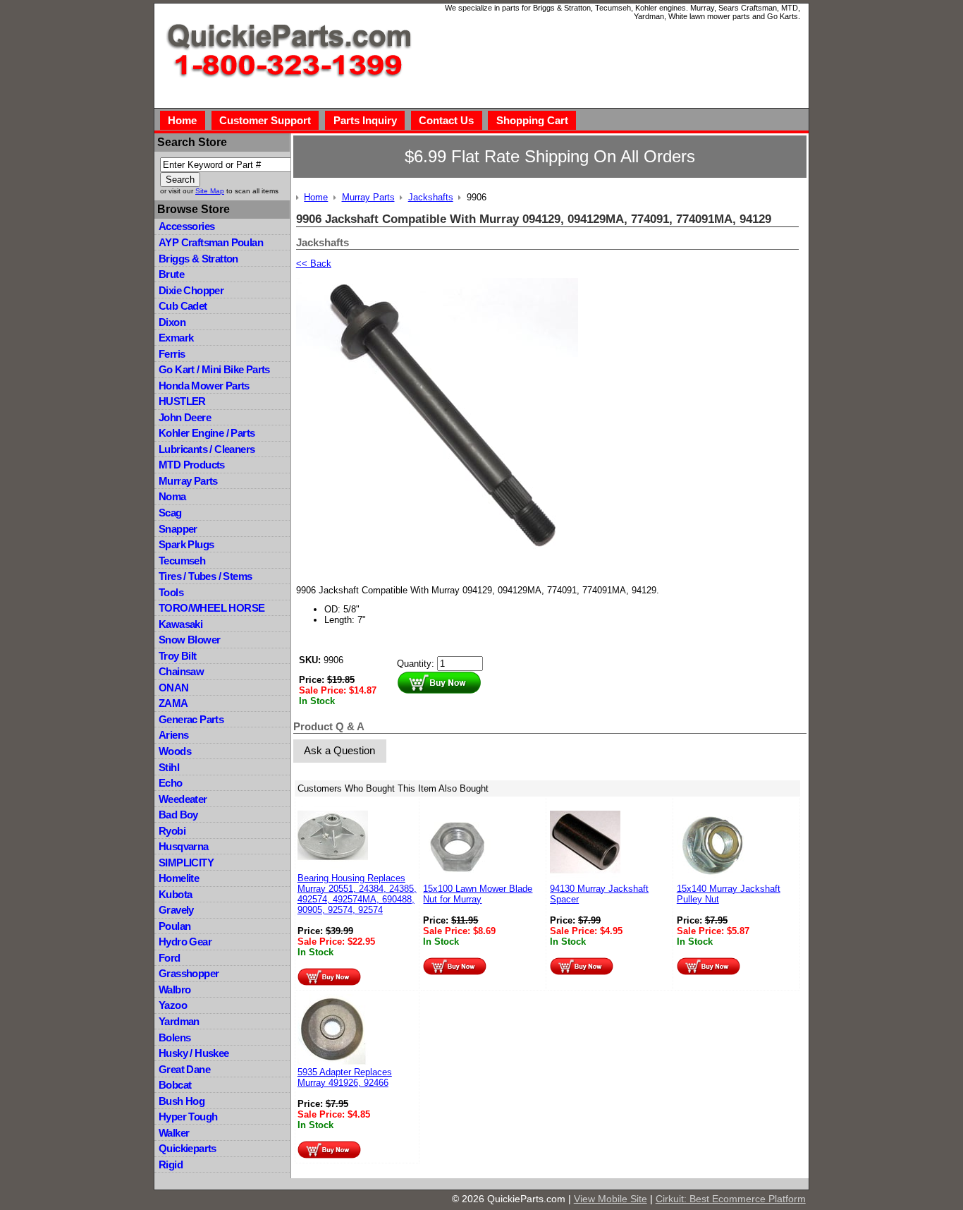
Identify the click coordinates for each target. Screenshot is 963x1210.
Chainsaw (181, 671)
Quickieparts (187, 1148)
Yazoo (173, 1005)
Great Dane (184, 1069)
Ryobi (172, 831)
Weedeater (183, 799)
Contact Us (446, 120)
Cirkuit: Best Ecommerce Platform (731, 1198)
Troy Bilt (178, 656)
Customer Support (265, 120)
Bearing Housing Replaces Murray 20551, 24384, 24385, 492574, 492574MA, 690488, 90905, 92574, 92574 (357, 894)
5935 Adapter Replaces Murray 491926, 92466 (345, 1077)
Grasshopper (189, 973)
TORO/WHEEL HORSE (211, 608)
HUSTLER (182, 401)
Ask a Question (339, 750)
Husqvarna (184, 846)
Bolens (174, 1037)
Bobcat (175, 1085)
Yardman (179, 1021)
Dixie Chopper (191, 290)
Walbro (174, 990)
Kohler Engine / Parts (206, 433)
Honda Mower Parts (204, 386)
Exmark (176, 338)
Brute (171, 274)
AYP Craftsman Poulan (211, 242)
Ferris (172, 354)
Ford (169, 958)
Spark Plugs (186, 544)
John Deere (185, 417)
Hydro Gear (185, 942)
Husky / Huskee (194, 1053)
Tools (171, 592)
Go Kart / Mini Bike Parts (214, 369)
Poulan (174, 926)
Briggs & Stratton (198, 259)
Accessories (186, 226)
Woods (175, 751)
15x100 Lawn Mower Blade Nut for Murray (477, 894)
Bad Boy (178, 815)
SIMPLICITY (186, 863)
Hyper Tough (188, 1117)
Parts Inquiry (365, 120)
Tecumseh (182, 561)
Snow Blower (189, 640)
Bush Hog (181, 1101)
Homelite (179, 878)
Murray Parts (188, 481)
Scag (170, 513)
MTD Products (192, 465)
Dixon (172, 322)
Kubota (175, 894)
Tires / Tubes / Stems (205, 576)
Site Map (209, 191)
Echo (171, 783)
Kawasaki (180, 624)
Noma (172, 496)
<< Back (313, 263)
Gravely (176, 910)
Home (182, 120)
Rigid (171, 1164)
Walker (174, 1133)
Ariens (173, 735)
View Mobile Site (610, 1198)
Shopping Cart (532, 120)
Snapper (178, 529)
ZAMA (173, 703)
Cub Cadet (183, 306)
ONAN (174, 688)
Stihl (169, 767)
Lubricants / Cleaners (206, 449)
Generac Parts (191, 719)
